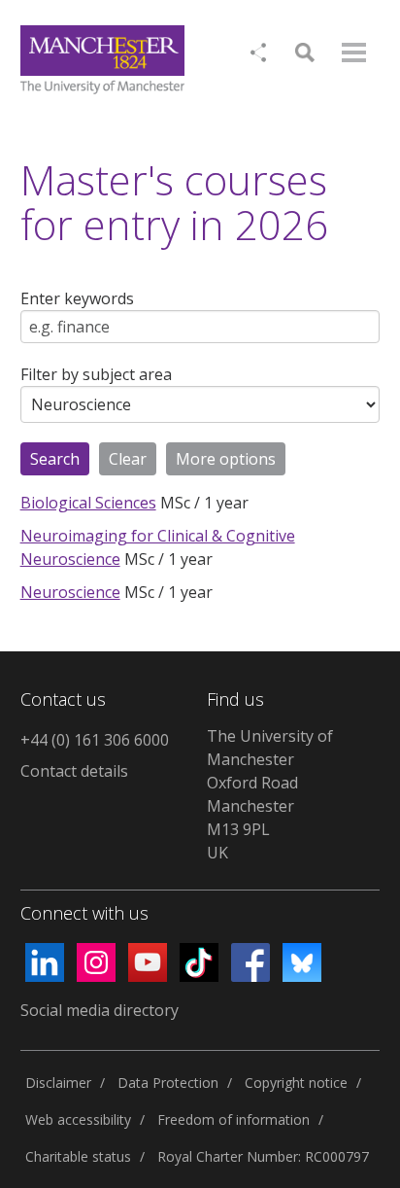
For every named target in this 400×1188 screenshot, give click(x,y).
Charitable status (78, 1156)
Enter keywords (77, 298)
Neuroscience (70, 592)
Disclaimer (58, 1082)
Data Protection (167, 1082)
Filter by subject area (96, 374)
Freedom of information (233, 1119)
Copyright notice (296, 1082)
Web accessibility (78, 1119)
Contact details (74, 771)
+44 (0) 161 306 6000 (94, 740)
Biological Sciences (88, 502)
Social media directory (99, 1010)
